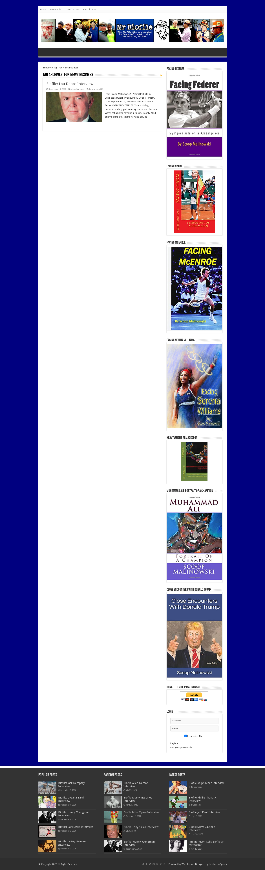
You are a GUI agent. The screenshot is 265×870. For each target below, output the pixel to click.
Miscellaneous (77, 89)
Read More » (112, 123)
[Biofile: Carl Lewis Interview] (47, 831)
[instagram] (164, 864)
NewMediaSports (218, 864)
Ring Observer (90, 9)
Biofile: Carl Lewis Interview (75, 826)
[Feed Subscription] (161, 74)
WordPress (187, 864)
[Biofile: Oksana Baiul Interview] (47, 802)
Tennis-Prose (72, 9)
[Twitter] (149, 864)
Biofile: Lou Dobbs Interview (69, 84)
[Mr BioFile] (132, 29)
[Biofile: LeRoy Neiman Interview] (47, 846)
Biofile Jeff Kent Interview (204, 812)
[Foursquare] (160, 864)
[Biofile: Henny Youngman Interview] (47, 817)
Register (174, 743)
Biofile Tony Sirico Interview (140, 827)
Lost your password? (181, 747)
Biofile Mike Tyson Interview (141, 812)
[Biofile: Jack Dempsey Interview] (47, 787)
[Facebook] (146, 864)
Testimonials (56, 9)
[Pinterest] (153, 864)
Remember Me (194, 736)
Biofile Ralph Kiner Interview (206, 783)
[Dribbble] (157, 864)
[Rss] (143, 864)
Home (43, 9)
